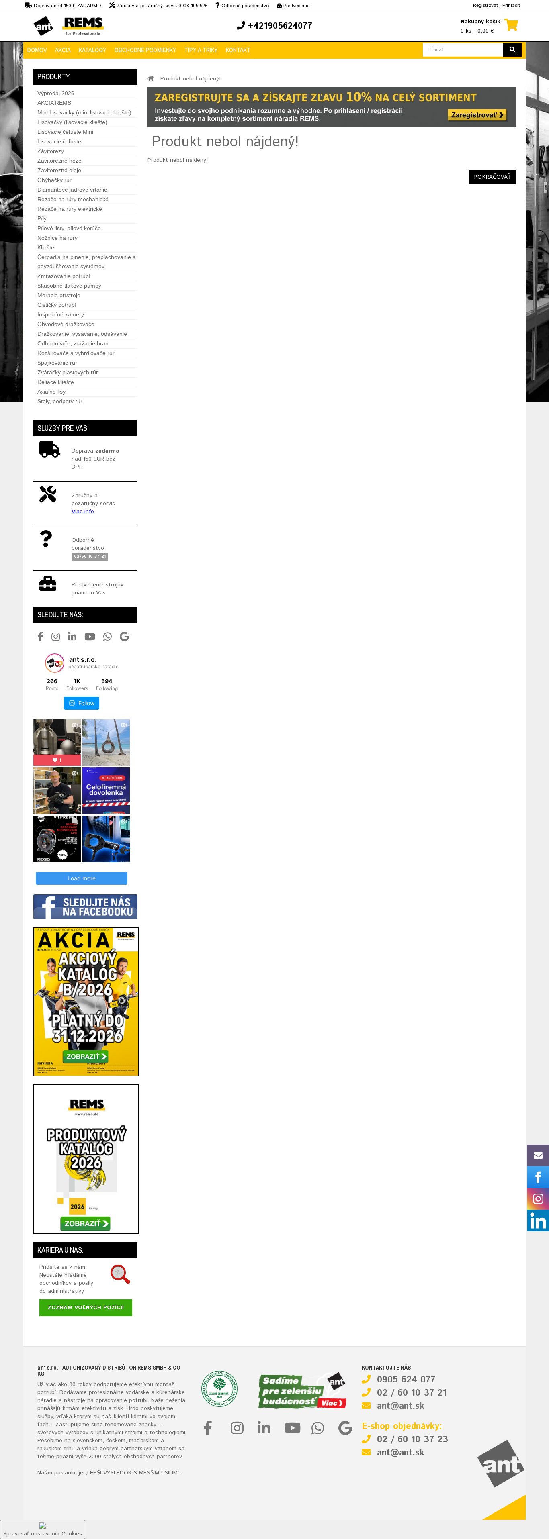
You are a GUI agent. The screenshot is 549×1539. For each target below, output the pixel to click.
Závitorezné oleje (59, 170)
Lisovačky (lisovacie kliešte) (72, 122)
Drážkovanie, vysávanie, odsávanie (82, 334)
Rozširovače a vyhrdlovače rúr (76, 353)
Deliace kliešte (55, 382)
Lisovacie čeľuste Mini (65, 132)
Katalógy (93, 49)
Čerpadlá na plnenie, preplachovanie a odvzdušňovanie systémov (86, 261)
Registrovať (485, 5)
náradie (47, 1400)
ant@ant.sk (400, 1406)
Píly (42, 218)
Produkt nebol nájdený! (190, 79)
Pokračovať (492, 176)
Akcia (63, 49)
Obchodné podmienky (145, 49)
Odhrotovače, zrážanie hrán (73, 343)
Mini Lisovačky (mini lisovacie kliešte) (84, 112)
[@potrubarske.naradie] (55, 663)
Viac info (83, 512)
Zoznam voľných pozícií (86, 1308)
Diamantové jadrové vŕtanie (72, 189)
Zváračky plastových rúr (67, 372)
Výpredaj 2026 (55, 93)
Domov (37, 49)
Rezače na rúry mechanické (73, 199)
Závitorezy (50, 151)
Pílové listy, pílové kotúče (69, 228)
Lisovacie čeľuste (59, 141)
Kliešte (45, 247)
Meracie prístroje (58, 295)
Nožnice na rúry (57, 238)
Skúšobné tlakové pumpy (69, 285)
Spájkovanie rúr (57, 362)
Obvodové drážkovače (65, 324)
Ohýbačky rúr (54, 180)
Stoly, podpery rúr (59, 401)
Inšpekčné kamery (60, 314)
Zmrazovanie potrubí (63, 276)
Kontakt (238, 49)
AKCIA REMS (54, 103)
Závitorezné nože (59, 160)
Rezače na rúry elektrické (69, 209)
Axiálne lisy (51, 391)
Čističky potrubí (56, 305)
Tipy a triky (201, 49)
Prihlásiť (511, 5)
